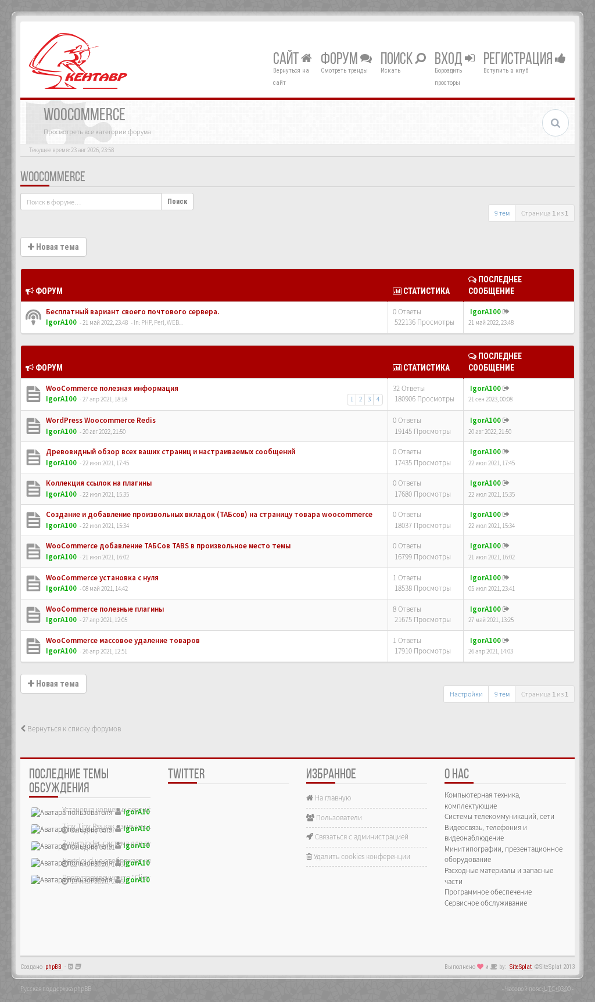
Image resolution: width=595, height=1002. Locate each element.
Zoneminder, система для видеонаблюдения (132, 843)
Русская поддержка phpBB (55, 989)
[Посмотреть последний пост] (506, 312)
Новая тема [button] (56, 247)
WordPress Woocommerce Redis (100, 420)
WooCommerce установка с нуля (101, 578)
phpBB (53, 967)
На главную (332, 798)
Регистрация (519, 60)
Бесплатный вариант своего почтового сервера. (131, 312)
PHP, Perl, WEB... (161, 322)
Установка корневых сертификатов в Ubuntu (133, 809)
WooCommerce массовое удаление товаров (122, 640)
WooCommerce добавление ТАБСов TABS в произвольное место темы (167, 546)
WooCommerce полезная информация (111, 388)
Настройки (466, 693)
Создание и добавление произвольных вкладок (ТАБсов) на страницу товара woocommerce (208, 514)
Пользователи (338, 818)
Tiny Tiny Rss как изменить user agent (121, 826)
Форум (340, 60)
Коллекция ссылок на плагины (98, 483)
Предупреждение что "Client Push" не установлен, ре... (149, 877)
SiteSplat (521, 967)
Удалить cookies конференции (361, 856)
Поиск (398, 60)
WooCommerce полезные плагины (104, 609)
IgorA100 (61, 322)
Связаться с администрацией (360, 837)
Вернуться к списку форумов (73, 729)
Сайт (287, 60)
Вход (450, 60)
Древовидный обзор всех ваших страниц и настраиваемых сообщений (169, 452)
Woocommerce (52, 178)
